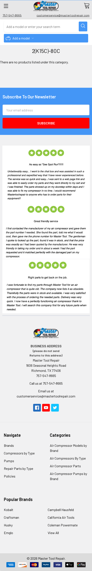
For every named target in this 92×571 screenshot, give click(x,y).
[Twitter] (55, 408)
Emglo (8, 533)
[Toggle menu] (6, 6)
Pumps (9, 461)
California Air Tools (61, 517)
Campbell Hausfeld (61, 510)
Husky (8, 525)
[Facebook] (37, 408)
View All (53, 533)
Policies (9, 476)
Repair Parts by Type (18, 468)
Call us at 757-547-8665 (46, 383)
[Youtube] (46, 408)
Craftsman (11, 517)
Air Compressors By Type (68, 458)
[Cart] (86, 6)
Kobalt (8, 510)
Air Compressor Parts (65, 466)
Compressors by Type (19, 453)
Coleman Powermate (63, 525)
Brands (9, 445)
